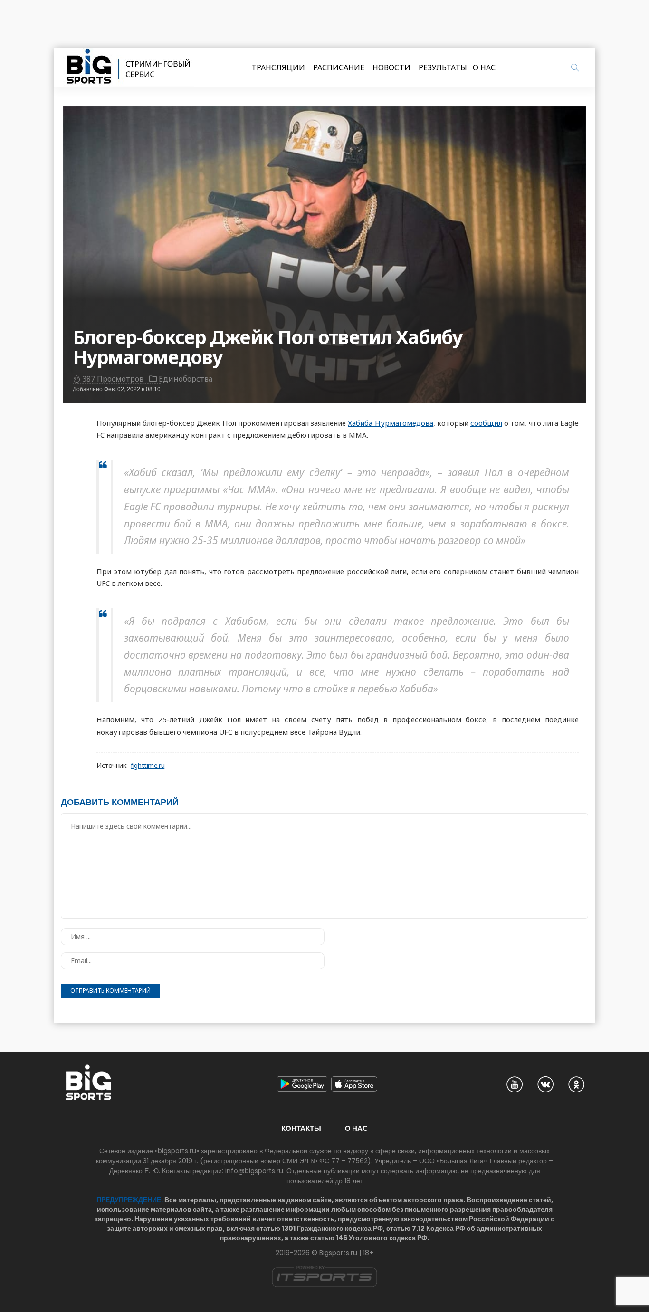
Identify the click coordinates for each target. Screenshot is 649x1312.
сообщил (486, 423)
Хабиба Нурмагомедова (390, 423)
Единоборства (185, 378)
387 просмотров (112, 378)
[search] (574, 67)
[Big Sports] (128, 67)
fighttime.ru (147, 765)
